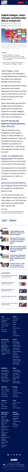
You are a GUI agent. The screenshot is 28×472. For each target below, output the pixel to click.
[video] (23, 277)
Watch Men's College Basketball (4, 434)
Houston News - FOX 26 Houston (17, 360)
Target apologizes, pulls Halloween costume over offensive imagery (17, 232)
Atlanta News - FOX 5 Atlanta (16, 342)
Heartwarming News (16, 403)
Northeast (5, 339)
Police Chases (16, 328)
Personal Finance (17, 393)
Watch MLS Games (4, 446)
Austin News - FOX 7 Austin (16, 363)
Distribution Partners (16, 419)
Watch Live (20, 2)
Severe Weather (5, 391)
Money (15, 387)
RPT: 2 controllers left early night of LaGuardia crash (9, 276)
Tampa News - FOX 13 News (16, 349)
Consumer (15, 394)
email (20, 455)
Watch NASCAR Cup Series (5, 426)
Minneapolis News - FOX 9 (4, 377)
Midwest (4, 368)
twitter (17, 455)
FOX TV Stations (13, 23)
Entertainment (16, 335)
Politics (14, 324)
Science (3, 400)
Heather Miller (6, 23)
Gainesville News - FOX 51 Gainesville (17, 353)
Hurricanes (4, 393)
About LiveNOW (16, 413)
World (19, 23)
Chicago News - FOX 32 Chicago (5, 371)
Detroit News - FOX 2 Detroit (5, 374)
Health (14, 332)
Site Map (15, 426)
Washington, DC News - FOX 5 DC (5, 350)
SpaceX (3, 404)
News (15, 317)
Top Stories (16, 319)
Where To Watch (5, 319)
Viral (14, 400)
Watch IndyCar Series (5, 430)
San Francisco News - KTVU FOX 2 (16, 378)
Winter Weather (5, 389)
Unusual (15, 406)
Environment (4, 394)
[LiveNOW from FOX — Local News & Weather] (4, 2)
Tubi (2, 327)
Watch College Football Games (5, 420)
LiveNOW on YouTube (4, 321)
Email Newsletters (16, 424)
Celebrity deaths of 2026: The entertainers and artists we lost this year (17, 265)
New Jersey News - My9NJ (5, 353)
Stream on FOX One (5, 413)
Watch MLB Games (4, 423)
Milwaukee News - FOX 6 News (5, 380)
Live (2, 317)
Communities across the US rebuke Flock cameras (8, 283)
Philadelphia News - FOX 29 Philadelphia (5, 346)
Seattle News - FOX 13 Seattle (16, 382)
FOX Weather (4, 326)
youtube (8, 455)
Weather (4, 387)
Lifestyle (15, 333)
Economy (15, 389)
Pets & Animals (16, 408)
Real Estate (15, 396)
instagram (14, 455)
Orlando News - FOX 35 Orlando (17, 345)
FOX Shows (4, 331)
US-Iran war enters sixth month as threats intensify (9, 303)
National (15, 320)
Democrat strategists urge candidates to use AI (7, 290)
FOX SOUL (4, 329)
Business (15, 391)
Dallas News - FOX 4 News (16, 356)
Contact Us (15, 416)
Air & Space (4, 402)
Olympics (13, 220)
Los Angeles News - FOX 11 (16, 374)
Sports (14, 330)
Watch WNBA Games (4, 442)
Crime (14, 326)
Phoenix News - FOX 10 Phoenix (17, 371)
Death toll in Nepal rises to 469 (8, 296)
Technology (4, 406)
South (15, 339)
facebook (11, 455)
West (14, 368)
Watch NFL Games (4, 417)
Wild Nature (4, 408)
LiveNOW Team (17, 421)
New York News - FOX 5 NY (5, 342)
